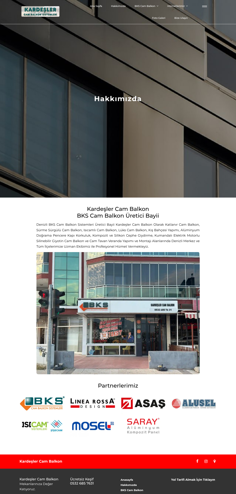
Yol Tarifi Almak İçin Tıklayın (193, 480)
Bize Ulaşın (181, 17)
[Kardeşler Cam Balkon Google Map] (212, 461)
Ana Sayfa (96, 6)
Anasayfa (127, 479)
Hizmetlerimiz (176, 6)
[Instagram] (204, 461)
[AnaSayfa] (40, 12)
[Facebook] (196, 461)
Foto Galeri (158, 17)
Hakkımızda (118, 6)
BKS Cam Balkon (145, 6)
